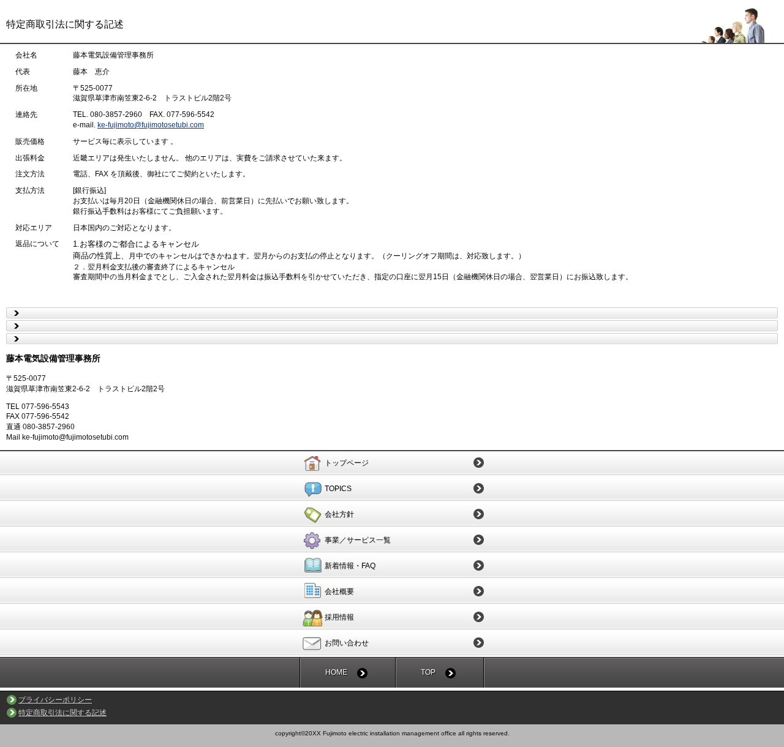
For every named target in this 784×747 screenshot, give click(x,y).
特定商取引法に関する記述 (62, 712)
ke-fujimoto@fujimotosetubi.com (150, 125)
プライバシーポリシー (55, 700)
